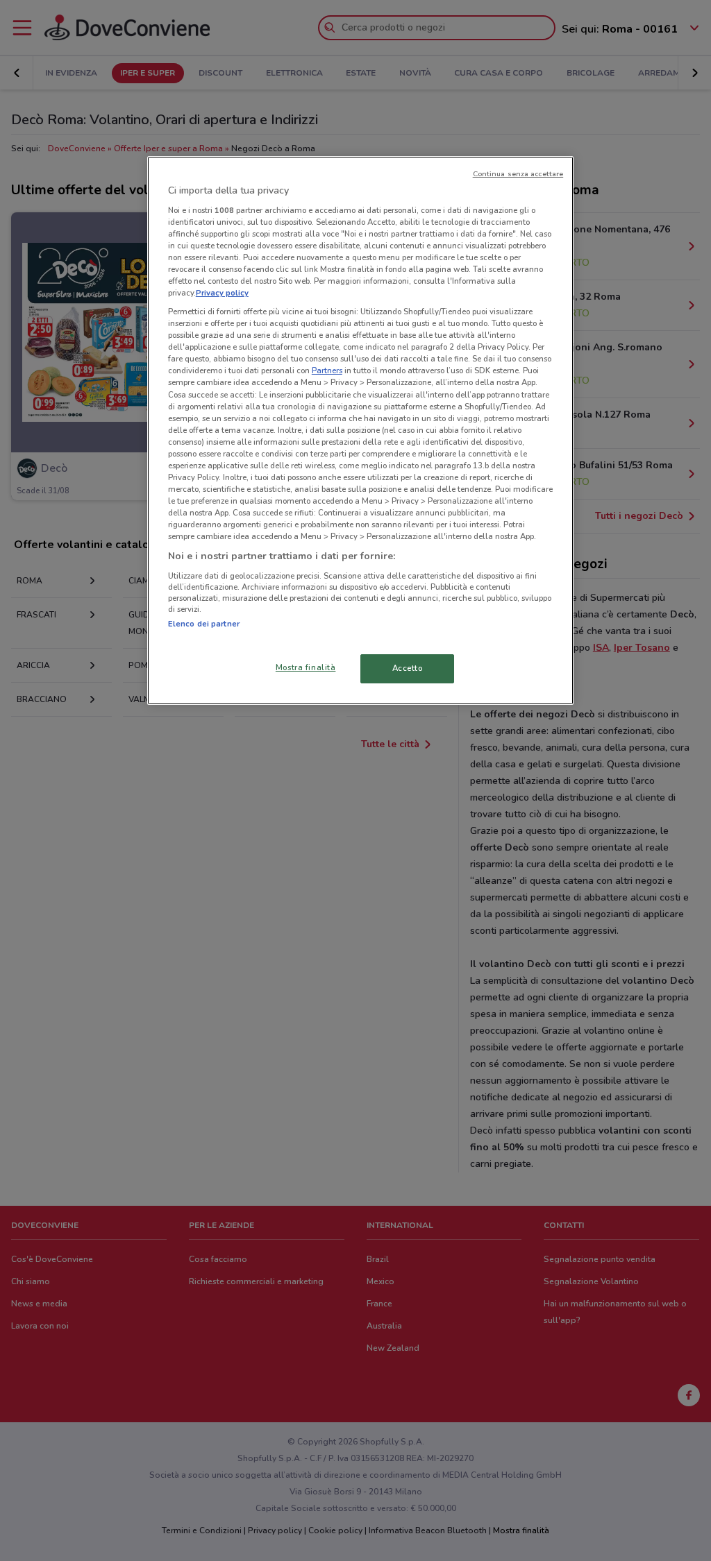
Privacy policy (222, 292)
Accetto (407, 668)
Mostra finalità (306, 667)
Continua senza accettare (518, 174)
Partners (327, 370)
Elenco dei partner (204, 623)
